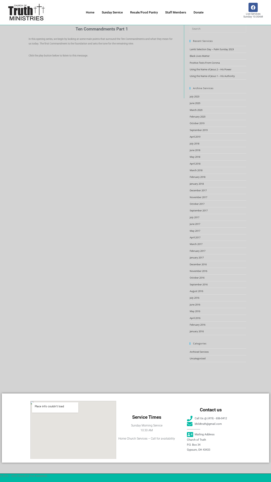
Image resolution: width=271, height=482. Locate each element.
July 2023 (194, 96)
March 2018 (196, 170)
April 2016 (195, 318)
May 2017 (195, 230)
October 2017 (197, 203)
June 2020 (195, 103)
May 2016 (195, 311)
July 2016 (194, 297)
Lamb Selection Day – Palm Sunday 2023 (212, 49)
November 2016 (198, 271)
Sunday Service (112, 12)
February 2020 (197, 116)
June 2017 (195, 224)
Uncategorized (198, 358)
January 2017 (197, 257)
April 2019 (195, 136)
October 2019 (197, 123)
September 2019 (199, 130)
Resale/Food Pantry (144, 12)
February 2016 (197, 324)
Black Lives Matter (200, 56)
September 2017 (199, 210)
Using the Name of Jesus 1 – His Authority (212, 76)
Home (90, 12)
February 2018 (197, 177)
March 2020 (196, 110)
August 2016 (196, 291)
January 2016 (197, 331)
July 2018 (194, 143)
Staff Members (175, 12)
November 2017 (198, 197)
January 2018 (197, 183)
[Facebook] (253, 7)
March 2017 (196, 244)
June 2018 (195, 150)
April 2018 (195, 163)
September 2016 (199, 284)
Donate (199, 12)
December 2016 (198, 264)
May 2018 (195, 156)
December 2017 (198, 190)
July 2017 (194, 217)
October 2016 (197, 277)
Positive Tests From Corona (205, 62)
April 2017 (195, 237)
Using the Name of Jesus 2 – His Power (210, 69)
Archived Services (199, 351)
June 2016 (195, 304)
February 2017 (197, 251)
